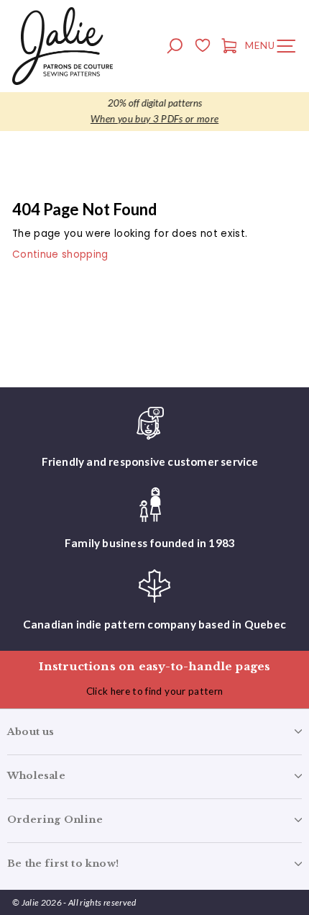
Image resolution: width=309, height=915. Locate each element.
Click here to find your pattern (154, 691)
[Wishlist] (202, 47)
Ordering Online (55, 819)
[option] (154, 111)
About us (31, 732)
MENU (274, 48)
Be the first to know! (63, 863)
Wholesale (36, 776)
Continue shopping (60, 254)
